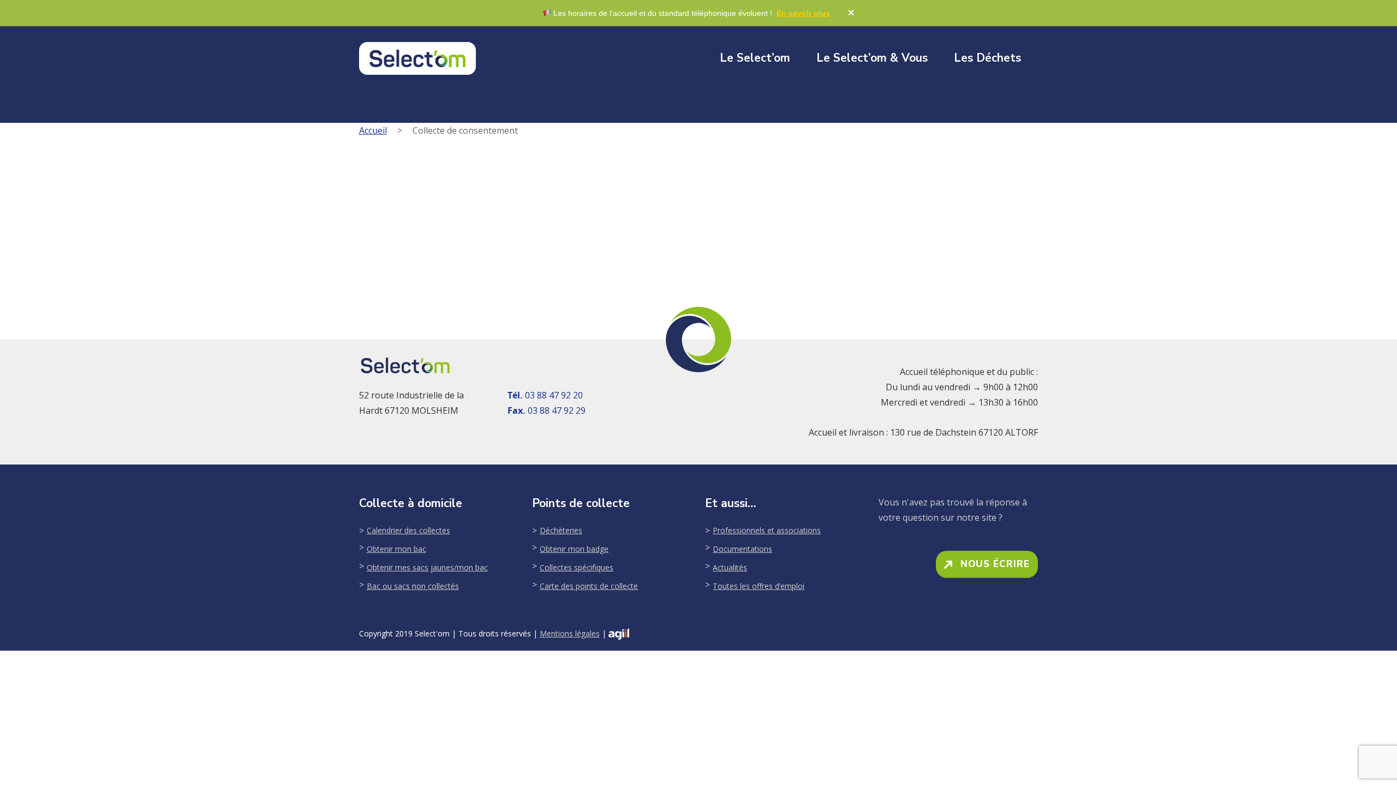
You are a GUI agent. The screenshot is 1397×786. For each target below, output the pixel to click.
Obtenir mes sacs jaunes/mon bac (427, 567)
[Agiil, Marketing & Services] (618, 634)
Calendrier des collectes (408, 530)
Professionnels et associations (767, 530)
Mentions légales (570, 633)
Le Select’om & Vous (872, 58)
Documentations (742, 549)
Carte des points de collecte (589, 586)
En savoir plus (803, 13)
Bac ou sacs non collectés (413, 586)
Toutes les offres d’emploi (758, 586)
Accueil (373, 130)
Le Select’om (755, 58)
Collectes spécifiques (576, 567)
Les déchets (987, 58)
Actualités (730, 567)
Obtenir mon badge (574, 549)
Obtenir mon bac (396, 549)
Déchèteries (561, 530)
